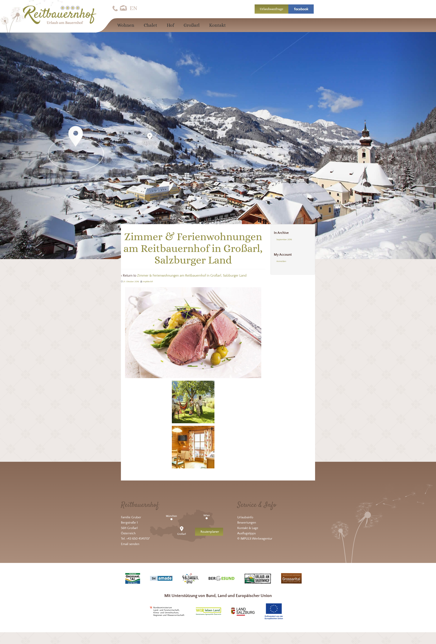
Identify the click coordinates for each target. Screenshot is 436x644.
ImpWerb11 (148, 281)
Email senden (130, 544)
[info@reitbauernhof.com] (123, 8)
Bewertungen (246, 522)
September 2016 (284, 239)
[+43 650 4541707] (115, 8)
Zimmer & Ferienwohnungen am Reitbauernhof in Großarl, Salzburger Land (192, 275)
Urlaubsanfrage (271, 9)
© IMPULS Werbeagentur (254, 538)
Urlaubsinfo (245, 517)
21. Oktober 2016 (131, 281)
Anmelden (281, 261)
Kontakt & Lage (247, 528)
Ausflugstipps (246, 533)
